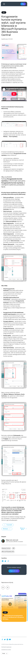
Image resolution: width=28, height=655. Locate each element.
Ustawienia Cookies (6, 649)
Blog (23, 4)
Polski (3, 653)
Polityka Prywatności (6, 647)
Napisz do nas (14, 571)
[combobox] (4, 653)
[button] (3, 4)
